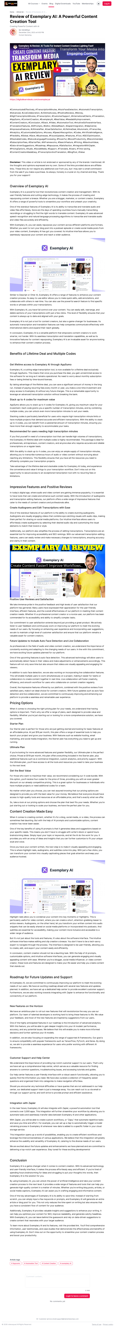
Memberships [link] (88, 3)
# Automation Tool (31, 1263)
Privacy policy (108, 1324)
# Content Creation (49, 1263)
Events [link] (45, 3)
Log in (107, 3)
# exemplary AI (65, 1263)
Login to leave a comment (77, 1296)
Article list (20, 12)
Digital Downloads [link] (63, 3)
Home (12, 12)
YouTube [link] (76, 3)
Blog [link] (51, 3)
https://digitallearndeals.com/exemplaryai (30, 99)
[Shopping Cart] (98, 3)
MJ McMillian (24, 30)
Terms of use (96, 1324)
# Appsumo (15, 1263)
